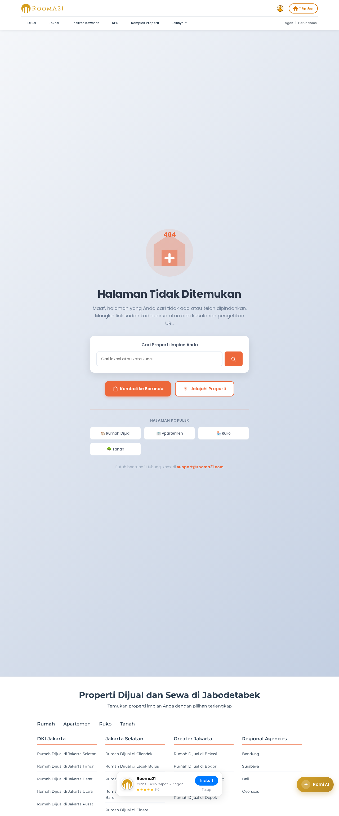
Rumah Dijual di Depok (195, 797)
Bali (245, 779)
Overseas (250, 791)
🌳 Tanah (115, 449)
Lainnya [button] (178, 23)
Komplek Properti (145, 23)
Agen (289, 23)
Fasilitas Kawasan (85, 23)
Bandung (250, 753)
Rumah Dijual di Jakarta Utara (65, 791)
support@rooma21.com (200, 467)
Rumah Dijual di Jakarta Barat (65, 779)
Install (206, 780)
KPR (115, 23)
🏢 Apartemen (169, 433)
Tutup (206, 789)
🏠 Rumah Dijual (115, 433)
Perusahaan (307, 23)
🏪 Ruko (223, 433)
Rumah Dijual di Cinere (126, 810)
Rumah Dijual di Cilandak (128, 753)
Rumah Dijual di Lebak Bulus (132, 766)
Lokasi (54, 23)
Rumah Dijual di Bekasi (195, 753)
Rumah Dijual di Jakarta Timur (65, 766)
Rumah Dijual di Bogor (195, 766)
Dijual (32, 23)
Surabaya (250, 766)
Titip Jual (306, 8)
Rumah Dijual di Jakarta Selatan (66, 753)
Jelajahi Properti (208, 389)
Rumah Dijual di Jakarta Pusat (65, 804)
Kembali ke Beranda (141, 389)
